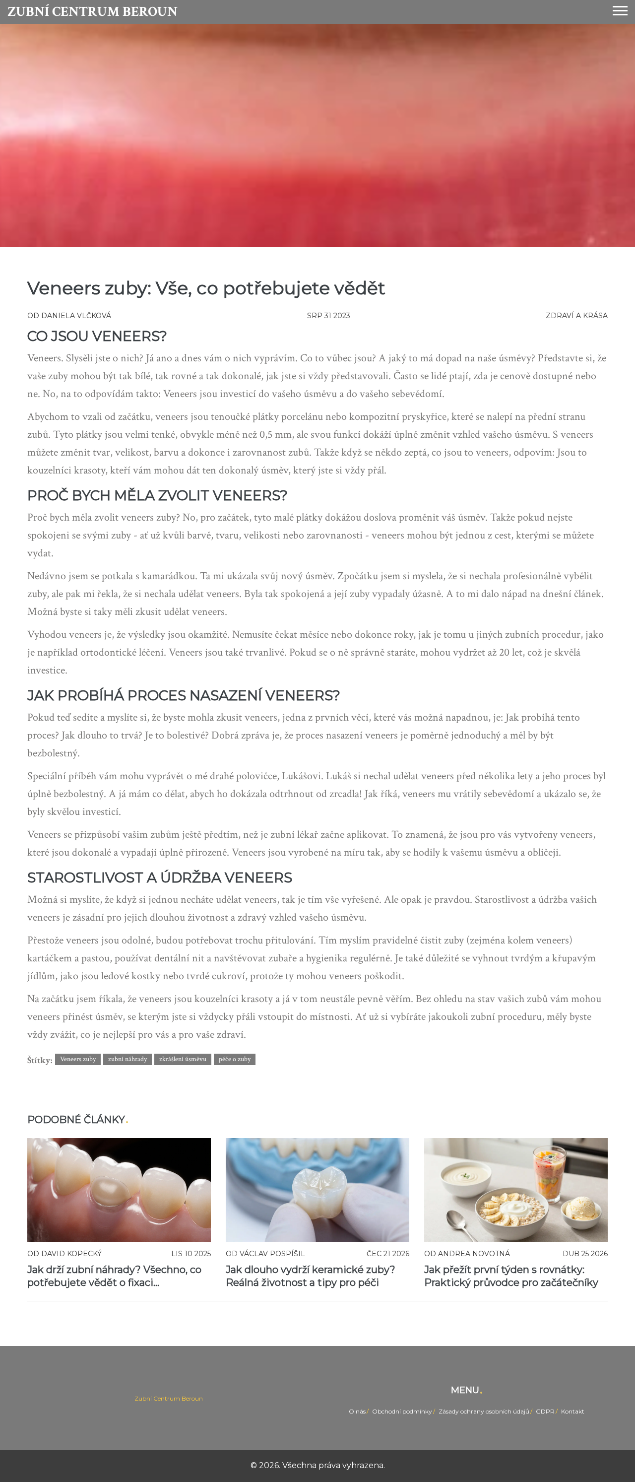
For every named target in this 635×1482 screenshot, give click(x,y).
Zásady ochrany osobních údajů (484, 1411)
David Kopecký (71, 1253)
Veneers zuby (78, 1059)
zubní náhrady (127, 1059)
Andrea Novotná (474, 1253)
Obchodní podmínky (402, 1411)
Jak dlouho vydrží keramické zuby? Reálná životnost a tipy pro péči (310, 1276)
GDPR (545, 1411)
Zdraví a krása (577, 315)
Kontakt (572, 1411)
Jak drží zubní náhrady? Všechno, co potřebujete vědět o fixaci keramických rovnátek (114, 1276)
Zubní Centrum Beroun (92, 12)
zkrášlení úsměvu (182, 1059)
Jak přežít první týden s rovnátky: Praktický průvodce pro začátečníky (511, 1276)
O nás (357, 1411)
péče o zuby (235, 1059)
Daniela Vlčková (76, 315)
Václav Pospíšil (272, 1253)
